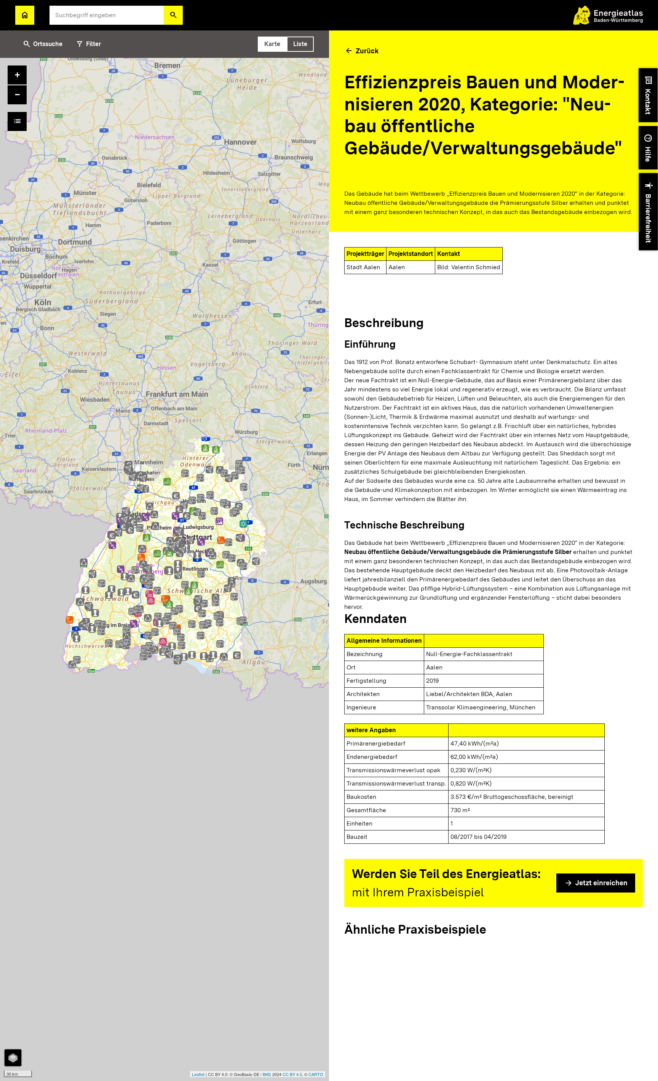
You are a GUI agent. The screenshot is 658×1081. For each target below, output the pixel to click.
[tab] (272, 44)
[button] (173, 15)
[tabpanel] (164, 569)
